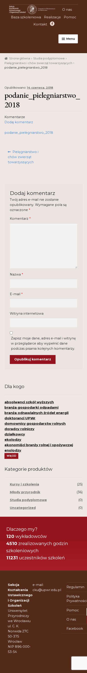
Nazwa (16, 274)
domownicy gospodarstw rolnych (35, 423)
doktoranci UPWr (19, 418)
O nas (67, 9)
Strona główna (19, 58)
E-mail (16, 294)
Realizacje (52, 17)
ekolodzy (12, 439)
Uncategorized (23, 508)
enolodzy (12, 450)
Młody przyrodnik (25, 492)
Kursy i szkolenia (24, 484)
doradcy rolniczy (19, 429)
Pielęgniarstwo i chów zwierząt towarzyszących (38, 63)
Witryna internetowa (27, 313)
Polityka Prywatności (76, 598)
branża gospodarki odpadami (31, 407)
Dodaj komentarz (18, 122)
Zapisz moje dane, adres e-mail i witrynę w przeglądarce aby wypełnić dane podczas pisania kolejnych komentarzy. (43, 343)
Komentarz (20, 219)
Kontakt (40, 24)
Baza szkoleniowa (26, 17)
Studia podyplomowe (49, 58)
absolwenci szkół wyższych (29, 402)
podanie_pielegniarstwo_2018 (28, 133)
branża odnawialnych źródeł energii (36, 413)
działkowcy (14, 434)
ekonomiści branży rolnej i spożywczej (38, 445)
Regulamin (75, 587)
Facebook (52, 24)
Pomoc (70, 17)
